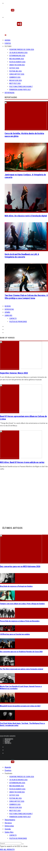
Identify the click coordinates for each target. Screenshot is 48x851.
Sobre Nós (8, 315)
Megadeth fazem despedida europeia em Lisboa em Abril (20, 706)
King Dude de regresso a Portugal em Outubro (16, 586)
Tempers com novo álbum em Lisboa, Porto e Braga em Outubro (22, 604)
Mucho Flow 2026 (15, 80)
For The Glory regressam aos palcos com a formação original (21, 669)
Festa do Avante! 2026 (17, 62)
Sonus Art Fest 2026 (16, 74)
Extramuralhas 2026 (17, 56)
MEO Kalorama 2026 (16, 59)
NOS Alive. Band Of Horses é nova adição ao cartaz (22, 462)
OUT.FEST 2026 (14, 68)
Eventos (8, 43)
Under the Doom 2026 (17, 65)
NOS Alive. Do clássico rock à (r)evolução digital (26, 216)
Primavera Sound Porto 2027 (20, 89)
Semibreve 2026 (15, 77)
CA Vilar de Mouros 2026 (18, 53)
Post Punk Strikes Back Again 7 (21, 86)
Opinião (7, 312)
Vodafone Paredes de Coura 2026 (21, 49)
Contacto (13, 318)
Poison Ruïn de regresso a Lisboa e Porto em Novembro (19, 621)
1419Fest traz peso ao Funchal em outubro (15, 634)
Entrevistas (9, 309)
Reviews (8, 306)
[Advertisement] (24, 497)
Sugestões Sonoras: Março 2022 (14, 373)
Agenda (7, 40)
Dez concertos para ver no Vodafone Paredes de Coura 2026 (21, 652)
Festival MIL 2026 (15, 71)
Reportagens (9, 93)
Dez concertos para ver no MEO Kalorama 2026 (20, 566)
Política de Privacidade (18, 322)
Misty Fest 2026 (15, 83)
